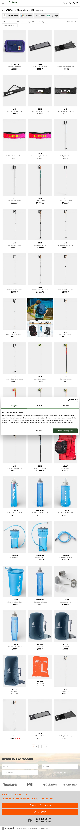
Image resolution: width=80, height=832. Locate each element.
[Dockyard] (13, 2)
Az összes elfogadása (65, 431)
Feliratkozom (60, 772)
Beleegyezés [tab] (13, 406)
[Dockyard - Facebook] (30, 820)
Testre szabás (38, 431)
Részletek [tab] (40, 406)
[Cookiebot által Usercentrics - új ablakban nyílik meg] (69, 400)
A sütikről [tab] (66, 406)
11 (43, 746)
